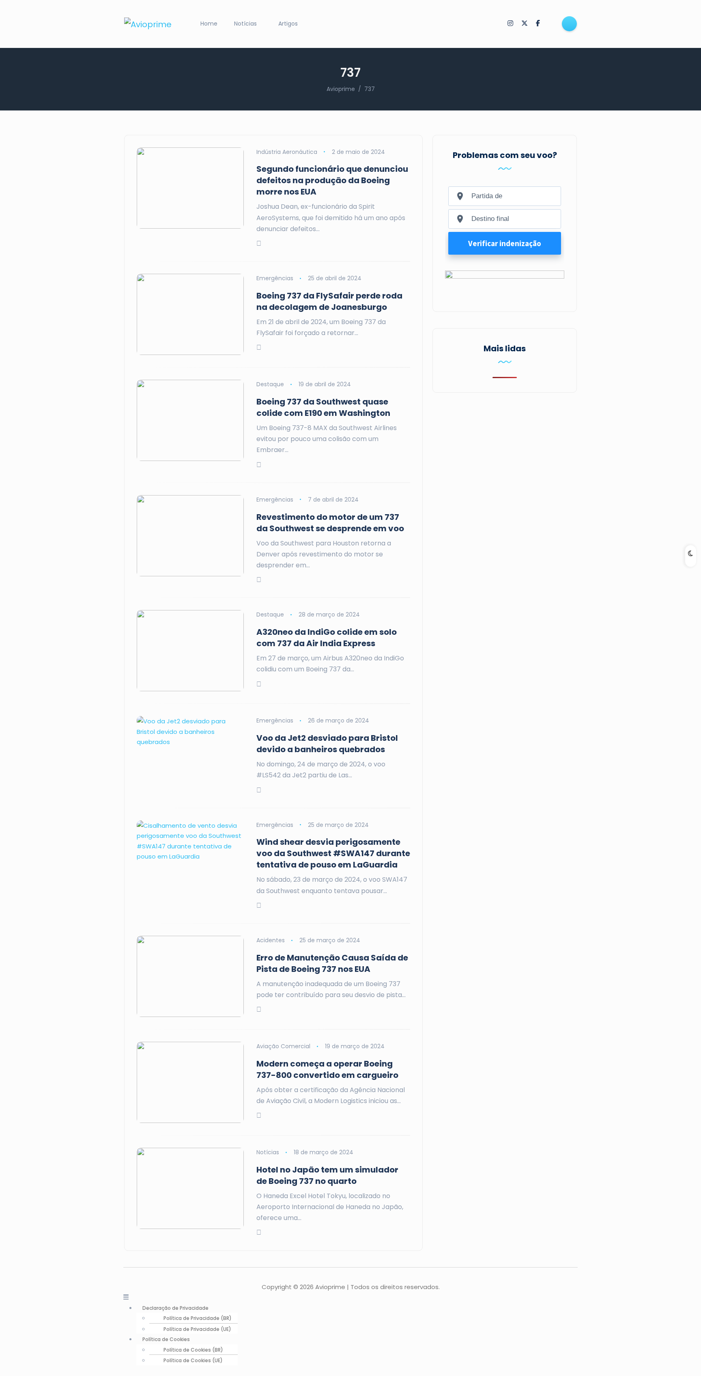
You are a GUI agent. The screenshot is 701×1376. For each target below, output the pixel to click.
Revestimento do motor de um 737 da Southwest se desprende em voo (330, 522)
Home (208, 23)
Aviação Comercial (283, 1046)
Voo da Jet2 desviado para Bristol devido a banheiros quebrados (327, 743)
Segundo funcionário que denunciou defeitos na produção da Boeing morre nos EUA (332, 180)
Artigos (288, 23)
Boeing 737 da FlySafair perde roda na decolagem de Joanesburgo (329, 301)
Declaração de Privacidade (175, 1308)
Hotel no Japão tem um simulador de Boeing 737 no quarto (327, 1175)
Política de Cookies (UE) (193, 1360)
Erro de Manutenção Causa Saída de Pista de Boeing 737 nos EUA (332, 963)
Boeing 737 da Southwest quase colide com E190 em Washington (323, 407)
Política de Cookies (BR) (193, 1349)
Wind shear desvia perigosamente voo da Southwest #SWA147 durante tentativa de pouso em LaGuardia (333, 853)
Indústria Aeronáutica (286, 152)
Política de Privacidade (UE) (197, 1329)
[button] (350, 1297)
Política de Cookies (166, 1339)
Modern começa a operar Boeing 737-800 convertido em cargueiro (327, 1069)
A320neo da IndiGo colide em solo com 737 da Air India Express (326, 637)
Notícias (245, 23)
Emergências (274, 278)
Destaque (270, 384)
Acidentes (270, 940)
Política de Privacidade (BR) (197, 1318)
